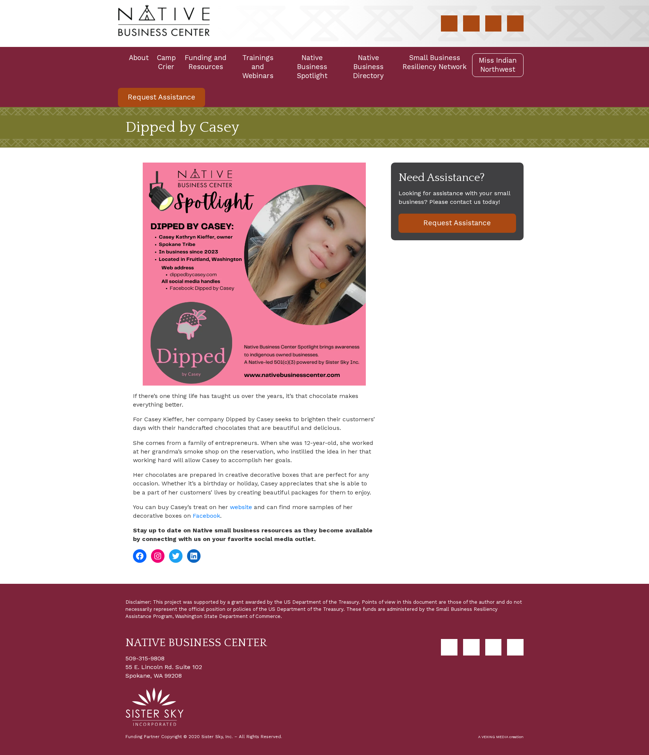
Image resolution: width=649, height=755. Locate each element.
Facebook (206, 515)
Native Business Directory (368, 67)
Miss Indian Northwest (498, 64)
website (241, 507)
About (139, 58)
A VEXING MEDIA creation (501, 737)
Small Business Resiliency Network (434, 62)
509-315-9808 (145, 658)
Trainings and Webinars (257, 67)
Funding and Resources (205, 62)
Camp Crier (166, 62)
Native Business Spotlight (312, 67)
